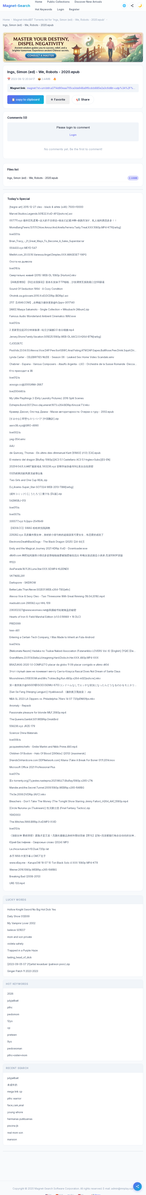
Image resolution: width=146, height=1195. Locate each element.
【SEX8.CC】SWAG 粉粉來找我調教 (29, 527)
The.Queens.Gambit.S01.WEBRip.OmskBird (33, 719)
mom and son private (19, 936)
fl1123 (12, 562)
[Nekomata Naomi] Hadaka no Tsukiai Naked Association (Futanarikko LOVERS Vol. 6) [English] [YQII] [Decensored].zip (74, 650)
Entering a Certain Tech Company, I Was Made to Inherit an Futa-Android (51, 637)
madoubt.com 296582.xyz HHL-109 (29, 603)
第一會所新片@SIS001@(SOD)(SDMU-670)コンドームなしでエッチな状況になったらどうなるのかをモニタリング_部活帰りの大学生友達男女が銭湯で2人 (74, 685)
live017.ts (14, 773)
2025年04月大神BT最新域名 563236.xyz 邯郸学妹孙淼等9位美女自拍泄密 (51, 466)
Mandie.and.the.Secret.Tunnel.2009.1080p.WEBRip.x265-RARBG (46, 787)
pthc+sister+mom (17, 1055)
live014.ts (14, 644)
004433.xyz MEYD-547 (23, 247)
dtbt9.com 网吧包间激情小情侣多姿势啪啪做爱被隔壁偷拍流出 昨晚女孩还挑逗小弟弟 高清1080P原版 (66, 555)
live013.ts (14, 322)
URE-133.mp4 (17, 883)
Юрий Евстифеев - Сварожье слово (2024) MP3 (39, 842)
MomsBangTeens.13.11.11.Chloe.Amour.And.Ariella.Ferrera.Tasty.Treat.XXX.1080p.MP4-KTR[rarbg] (65, 227)
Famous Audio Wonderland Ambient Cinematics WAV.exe (42, 316)
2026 (10, 993)
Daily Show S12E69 (18, 916)
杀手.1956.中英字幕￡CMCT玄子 (27, 855)
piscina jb (12, 1125)
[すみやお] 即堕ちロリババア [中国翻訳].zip (34, 418)
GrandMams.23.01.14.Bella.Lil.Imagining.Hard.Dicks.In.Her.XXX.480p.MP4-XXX (54, 657)
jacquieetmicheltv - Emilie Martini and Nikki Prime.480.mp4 (43, 746)
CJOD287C (16, 343)
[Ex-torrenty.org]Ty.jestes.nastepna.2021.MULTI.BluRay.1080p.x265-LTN (51, 780)
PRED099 (15, 623)
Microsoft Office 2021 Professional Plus (32, 767)
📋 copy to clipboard (26, 99)
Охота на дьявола (20, 261)
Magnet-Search (16, 6)
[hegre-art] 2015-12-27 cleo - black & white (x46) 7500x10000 (46, 206)
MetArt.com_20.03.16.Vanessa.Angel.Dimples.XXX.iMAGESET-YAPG (48, 254)
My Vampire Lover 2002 (21, 923)
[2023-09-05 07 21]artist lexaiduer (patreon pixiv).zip (38, 964)
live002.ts (15, 432)
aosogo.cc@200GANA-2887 (26, 384)
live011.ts (14, 507)
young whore (15, 1112)
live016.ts (14, 268)
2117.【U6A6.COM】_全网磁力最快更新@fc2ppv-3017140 (42, 302)
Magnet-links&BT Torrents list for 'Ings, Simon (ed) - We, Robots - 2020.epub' (59, 19)
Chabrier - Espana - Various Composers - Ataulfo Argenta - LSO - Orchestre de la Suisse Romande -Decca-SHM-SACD (74, 364)
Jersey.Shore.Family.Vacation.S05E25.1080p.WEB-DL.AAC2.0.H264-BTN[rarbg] (55, 336)
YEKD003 (14, 814)
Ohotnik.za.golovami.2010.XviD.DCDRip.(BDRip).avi (38, 295)
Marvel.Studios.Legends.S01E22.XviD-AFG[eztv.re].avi (40, 213)
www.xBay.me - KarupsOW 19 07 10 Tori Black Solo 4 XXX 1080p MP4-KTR (53, 862)
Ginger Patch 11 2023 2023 (22, 971)
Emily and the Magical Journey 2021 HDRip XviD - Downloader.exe (48, 548)
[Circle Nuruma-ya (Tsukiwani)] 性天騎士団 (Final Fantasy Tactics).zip (49, 808)
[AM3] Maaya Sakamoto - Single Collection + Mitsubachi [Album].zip (49, 309)
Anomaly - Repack (20, 705)
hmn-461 (14, 630)
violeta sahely (15, 943)
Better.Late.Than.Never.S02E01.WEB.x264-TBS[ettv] (39, 589)
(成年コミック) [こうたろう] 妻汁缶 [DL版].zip (35, 493)
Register (74, 9)
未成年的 (12, 1084)
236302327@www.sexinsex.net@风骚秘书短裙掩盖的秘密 (42, 609)
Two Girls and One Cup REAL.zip (28, 480)
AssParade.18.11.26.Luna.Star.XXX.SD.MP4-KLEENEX (39, 568)
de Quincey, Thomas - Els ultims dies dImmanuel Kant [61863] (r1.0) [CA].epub (55, 452)
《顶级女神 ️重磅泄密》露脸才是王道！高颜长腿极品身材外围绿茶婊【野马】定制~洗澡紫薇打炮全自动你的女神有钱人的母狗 (74, 835)
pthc (9, 1007)
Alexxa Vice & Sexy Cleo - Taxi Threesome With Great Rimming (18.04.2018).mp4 (57, 596)
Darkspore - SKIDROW (22, 582)
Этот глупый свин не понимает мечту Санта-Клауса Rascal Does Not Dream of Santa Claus (64, 671)
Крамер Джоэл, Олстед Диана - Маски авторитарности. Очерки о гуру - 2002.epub (61, 411)
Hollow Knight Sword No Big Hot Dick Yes (31, 909)
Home (6, 19)
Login (60, 9)
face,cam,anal (15, 1105)
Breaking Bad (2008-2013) (25, 876)
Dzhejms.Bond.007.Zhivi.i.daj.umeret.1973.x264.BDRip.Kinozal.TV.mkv (49, 404)
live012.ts (14, 377)
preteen (12, 1034)
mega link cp (14, 1091)
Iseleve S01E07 (16, 929)
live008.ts (15, 739)
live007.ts (14, 514)
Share (83, 99)
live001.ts (14, 234)
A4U (11, 445)
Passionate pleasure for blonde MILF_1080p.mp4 (37, 712)
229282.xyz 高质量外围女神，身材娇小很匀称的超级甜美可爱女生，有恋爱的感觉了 (56, 534)
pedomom (13, 1014)
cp (8, 1027)
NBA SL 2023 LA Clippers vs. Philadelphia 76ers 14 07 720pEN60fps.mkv (52, 698)
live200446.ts (17, 391)
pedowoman (14, 1048)
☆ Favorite (57, 99)
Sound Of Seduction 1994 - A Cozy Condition (36, 288)
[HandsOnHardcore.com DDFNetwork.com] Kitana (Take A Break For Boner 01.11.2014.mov (62, 760)
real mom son (15, 1132)
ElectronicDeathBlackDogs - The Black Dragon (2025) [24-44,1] (46, 541)
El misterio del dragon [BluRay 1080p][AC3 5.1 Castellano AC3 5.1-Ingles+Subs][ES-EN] (59, 459)
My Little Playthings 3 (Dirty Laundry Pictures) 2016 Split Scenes (46, 398)
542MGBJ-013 (17, 500)
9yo (9, 1041)
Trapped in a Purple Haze (22, 950)
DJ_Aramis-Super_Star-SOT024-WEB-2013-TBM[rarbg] (41, 486)
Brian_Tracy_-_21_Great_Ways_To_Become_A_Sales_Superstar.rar (46, 241)
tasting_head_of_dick (19, 957)
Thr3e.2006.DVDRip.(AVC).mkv (27, 794)
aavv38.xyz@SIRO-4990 (24, 425)
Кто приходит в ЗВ (21, 370)
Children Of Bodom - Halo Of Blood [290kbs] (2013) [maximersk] (47, 753)
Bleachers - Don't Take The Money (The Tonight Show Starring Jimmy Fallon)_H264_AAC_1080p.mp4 (68, 801)
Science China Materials (23, 732)
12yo (10, 1021)
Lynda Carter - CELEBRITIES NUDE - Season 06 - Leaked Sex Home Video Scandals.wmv (61, 357)
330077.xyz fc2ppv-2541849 (26, 521)
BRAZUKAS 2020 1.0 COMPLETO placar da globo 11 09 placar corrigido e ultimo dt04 (59, 664)
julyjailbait (13, 1000)
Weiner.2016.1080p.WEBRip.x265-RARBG (33, 869)
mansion (12, 1139)
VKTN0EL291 (17, 575)
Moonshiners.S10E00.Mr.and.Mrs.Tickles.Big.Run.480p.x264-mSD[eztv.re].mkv (55, 678)
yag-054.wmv (17, 439)
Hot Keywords (43, 9)
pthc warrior (14, 1098)
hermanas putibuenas (19, 1118)
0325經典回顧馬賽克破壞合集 (26, 473)
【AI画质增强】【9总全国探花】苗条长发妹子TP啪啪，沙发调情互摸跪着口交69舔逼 (57, 281)
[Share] (132, 5)
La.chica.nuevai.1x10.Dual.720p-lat (29, 848)
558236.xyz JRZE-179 (22, 725)
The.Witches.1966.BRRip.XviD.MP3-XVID (32, 821)
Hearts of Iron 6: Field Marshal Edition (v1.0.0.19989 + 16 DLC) (45, 616)
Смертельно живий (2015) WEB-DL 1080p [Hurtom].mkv (42, 275)
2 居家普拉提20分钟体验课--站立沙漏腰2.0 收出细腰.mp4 (41, 329)
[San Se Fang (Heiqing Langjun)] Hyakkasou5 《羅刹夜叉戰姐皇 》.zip (50, 691)
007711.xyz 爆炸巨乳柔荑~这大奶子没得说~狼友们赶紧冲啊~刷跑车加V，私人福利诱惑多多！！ (63, 220)
